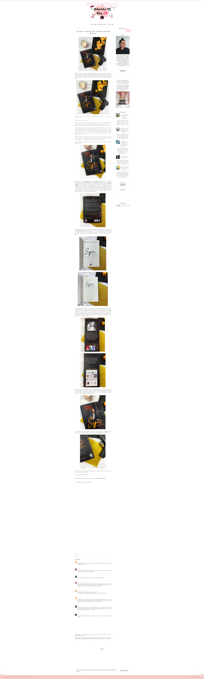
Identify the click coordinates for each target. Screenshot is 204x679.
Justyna (79, 569)
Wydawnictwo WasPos (79, 556)
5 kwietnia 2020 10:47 (86, 597)
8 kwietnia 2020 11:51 (92, 614)
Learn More (122, 670)
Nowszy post (75, 643)
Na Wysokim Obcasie (81, 606)
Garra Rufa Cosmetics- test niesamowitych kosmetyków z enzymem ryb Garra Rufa (124, 144)
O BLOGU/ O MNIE (110, 24)
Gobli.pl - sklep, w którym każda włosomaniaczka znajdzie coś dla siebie (124, 130)
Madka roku (80, 597)
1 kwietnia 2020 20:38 (86, 576)
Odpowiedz (79, 565)
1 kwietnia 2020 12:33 (85, 568)
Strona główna (94, 24)
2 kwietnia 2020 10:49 (89, 582)
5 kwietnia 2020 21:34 (89, 606)
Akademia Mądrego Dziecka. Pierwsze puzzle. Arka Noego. (124, 168)
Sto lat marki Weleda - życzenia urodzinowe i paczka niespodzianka (124, 116)
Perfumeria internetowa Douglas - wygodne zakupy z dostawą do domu (122, 82)
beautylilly (79, 576)
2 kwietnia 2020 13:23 (87, 590)
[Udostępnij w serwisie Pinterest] (110, 554)
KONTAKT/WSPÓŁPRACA (102, 24)
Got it (127, 670)
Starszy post (111, 643)
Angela (79, 561)
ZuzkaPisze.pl (80, 590)
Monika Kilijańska (81, 582)
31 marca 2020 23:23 (84, 561)
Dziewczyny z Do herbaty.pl (83, 614)
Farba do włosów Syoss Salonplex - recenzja (124, 157)
